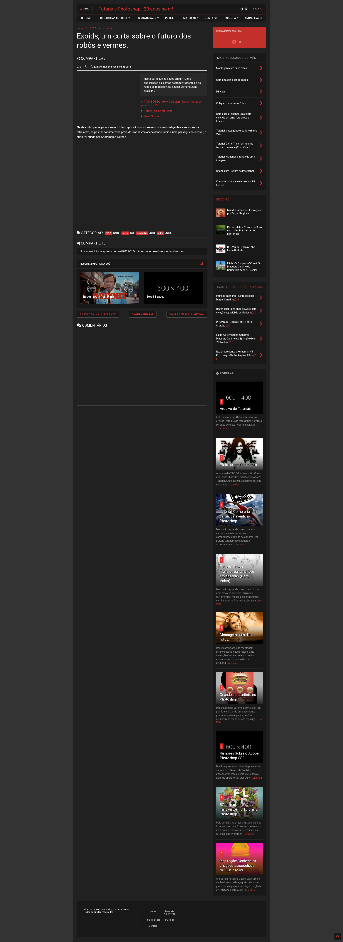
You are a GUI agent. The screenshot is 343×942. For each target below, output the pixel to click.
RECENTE (222, 199)
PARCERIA (230, 18)
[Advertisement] (107, 98)
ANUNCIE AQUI (253, 18)
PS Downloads (153, 920)
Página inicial (143, 314)
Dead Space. (152, 116)
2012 (93, 28)
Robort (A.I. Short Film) (158, 111)
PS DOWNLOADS (146, 18)
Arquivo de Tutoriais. (236, 408)
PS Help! (169, 920)
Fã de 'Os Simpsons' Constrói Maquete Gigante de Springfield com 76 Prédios (243, 266)
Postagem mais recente (98, 314)
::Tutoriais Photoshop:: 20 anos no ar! (134, 9)
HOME (87, 18)
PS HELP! (170, 18)
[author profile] (86, 67)
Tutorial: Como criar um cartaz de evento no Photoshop (238, 516)
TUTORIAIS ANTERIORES (113, 18)
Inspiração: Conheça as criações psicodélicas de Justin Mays (238, 865)
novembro (108, 28)
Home (80, 28)
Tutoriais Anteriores (169, 912)
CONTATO (211, 18)
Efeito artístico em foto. (239, 465)
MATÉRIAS (189, 18)
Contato (153, 926)
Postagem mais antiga (186, 314)
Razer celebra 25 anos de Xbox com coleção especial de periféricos (244, 230)
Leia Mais (223, 428)
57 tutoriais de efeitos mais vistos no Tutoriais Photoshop (238, 809)
